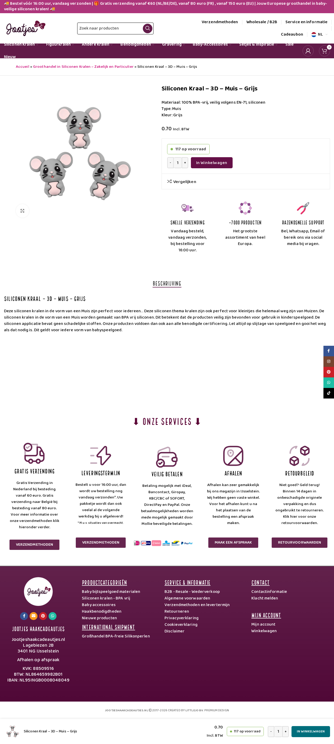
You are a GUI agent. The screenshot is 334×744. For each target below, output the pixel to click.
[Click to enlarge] (22, 210)
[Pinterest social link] (43, 616)
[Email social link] (33, 616)
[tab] (167, 283)
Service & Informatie (187, 582)
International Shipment (108, 626)
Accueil (22, 67)
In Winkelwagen (211, 163)
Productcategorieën (104, 582)
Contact (260, 582)
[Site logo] (24, 28)
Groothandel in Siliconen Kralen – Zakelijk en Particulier (83, 67)
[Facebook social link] (24, 616)
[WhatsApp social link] (53, 616)
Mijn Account (266, 615)
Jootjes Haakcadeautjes (38, 628)
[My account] (308, 51)
